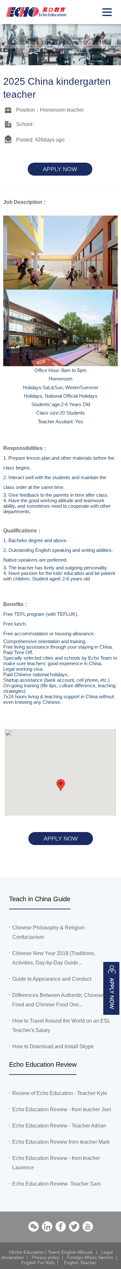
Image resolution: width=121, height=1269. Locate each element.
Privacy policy (45, 1257)
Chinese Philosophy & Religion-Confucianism (49, 932)
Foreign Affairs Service (90, 1257)
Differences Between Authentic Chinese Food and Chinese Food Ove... (57, 999)
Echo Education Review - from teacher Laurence (56, 1162)
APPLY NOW (60, 169)
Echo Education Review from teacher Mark (61, 1142)
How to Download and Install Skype (53, 1046)
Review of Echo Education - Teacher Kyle (59, 1093)
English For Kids (38, 1262)
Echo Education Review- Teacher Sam (56, 1184)
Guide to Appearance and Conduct (51, 979)
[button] (60, 785)
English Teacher (80, 1262)
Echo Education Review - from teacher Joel (61, 1109)
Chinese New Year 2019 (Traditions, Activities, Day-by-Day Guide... (53, 958)
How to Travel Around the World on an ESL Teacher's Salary (61, 1025)
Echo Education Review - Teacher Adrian (59, 1125)
